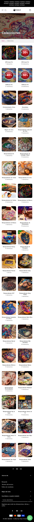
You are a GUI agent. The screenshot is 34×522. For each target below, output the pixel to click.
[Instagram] (17, 469)
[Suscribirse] (30, 500)
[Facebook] (13, 469)
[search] (5, 10)
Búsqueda (4, 482)
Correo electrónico (8, 500)
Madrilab (10, 519)
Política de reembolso (7, 487)
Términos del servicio (7, 484)
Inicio (3, 41)
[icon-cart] (30, 10)
